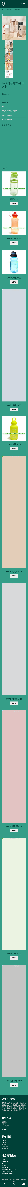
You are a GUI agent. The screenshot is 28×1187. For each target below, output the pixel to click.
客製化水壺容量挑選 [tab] (7, 115)
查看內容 (14, 203)
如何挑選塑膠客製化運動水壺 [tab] (9, 111)
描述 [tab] (3, 106)
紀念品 (3, 1160)
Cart (22, 1183)
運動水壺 (9, 9)
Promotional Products (7, 1171)
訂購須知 (4, 1141)
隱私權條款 (5, 1148)
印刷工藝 (4, 1143)
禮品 (3, 1163)
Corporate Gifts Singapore (9, 1169)
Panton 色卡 (5, 1146)
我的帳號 (4, 1184)
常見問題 (4, 1144)
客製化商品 (5, 1167)
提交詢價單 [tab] (5, 102)
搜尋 (14, 1184)
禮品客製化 (5, 1161)
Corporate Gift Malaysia (8, 1173)
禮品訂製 (4, 1165)
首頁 (4, 9)
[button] (2, 15)
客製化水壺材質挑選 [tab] (7, 120)
